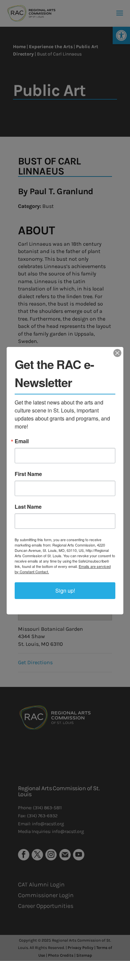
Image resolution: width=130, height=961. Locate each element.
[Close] (117, 353)
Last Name (28, 506)
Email (22, 441)
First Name (28, 474)
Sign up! (65, 590)
